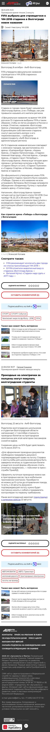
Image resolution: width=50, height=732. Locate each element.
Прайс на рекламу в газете (28, 635)
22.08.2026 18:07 (8, 367)
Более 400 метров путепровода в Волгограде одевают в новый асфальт (29, 592)
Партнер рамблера (23, 720)
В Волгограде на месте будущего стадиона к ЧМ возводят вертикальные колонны (29, 330)
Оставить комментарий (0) (25, 295)
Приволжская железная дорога (15, 419)
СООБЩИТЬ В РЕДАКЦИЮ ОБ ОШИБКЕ (20, 648)
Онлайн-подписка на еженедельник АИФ (24, 645)
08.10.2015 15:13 (7, 10)
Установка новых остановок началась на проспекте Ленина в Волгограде (24, 518)
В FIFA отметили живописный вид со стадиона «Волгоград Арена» (24, 269)
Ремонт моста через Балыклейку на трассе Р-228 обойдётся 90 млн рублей (28, 600)
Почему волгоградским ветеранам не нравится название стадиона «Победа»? (27, 338)
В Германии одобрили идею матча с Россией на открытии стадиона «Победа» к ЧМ (29, 354)
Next (45, 234)
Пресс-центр (35, 638)
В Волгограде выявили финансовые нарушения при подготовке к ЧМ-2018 (26, 346)
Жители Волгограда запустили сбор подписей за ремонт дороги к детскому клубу (29, 608)
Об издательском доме (14, 638)
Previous (4, 234)
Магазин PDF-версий (12, 642)
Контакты (7, 635)
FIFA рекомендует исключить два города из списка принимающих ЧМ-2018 (26, 264)
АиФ (19, 63)
